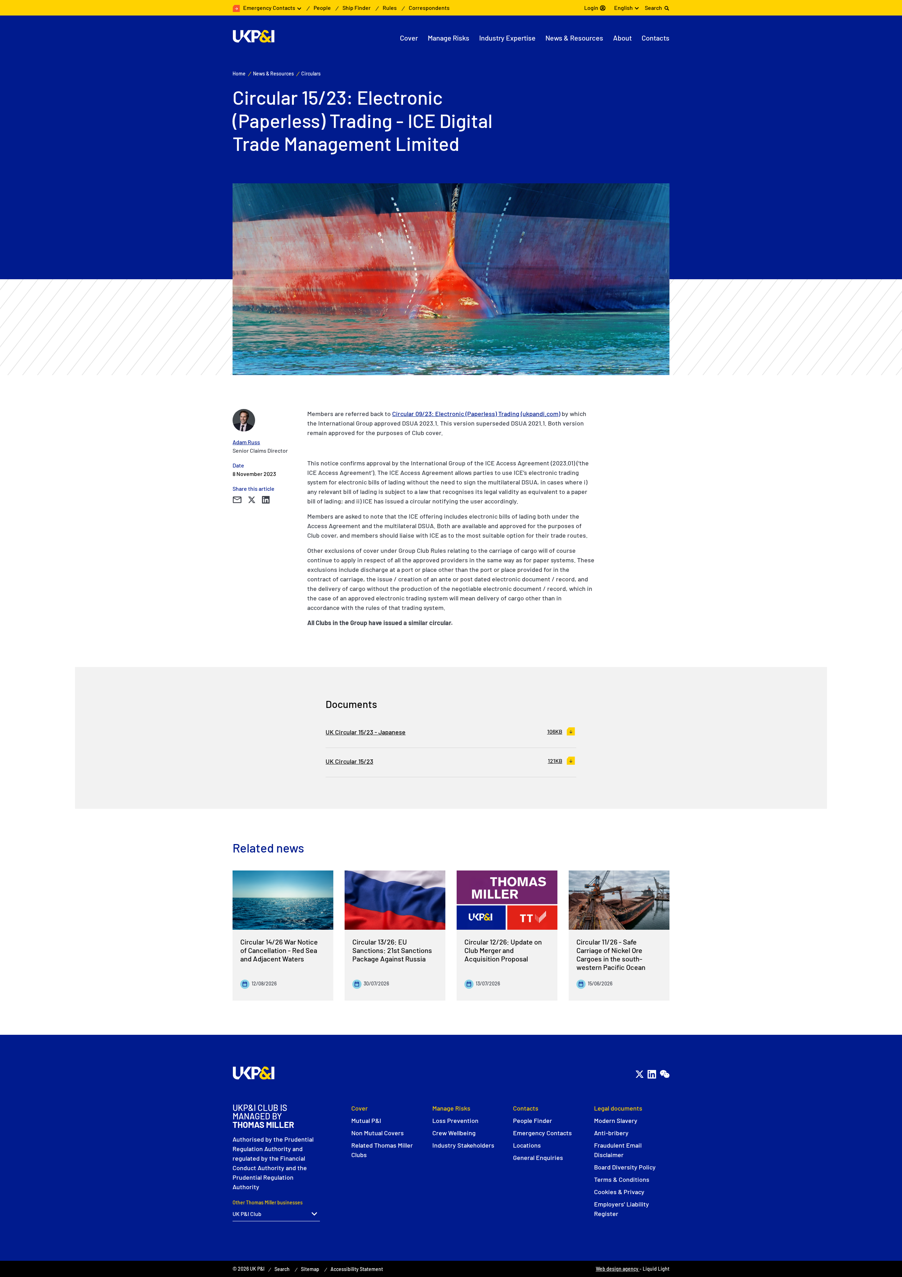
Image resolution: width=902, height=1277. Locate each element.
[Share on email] (237, 500)
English (623, 7)
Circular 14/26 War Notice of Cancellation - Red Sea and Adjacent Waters (279, 950)
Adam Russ (246, 442)
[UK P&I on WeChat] (664, 1074)
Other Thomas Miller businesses (268, 1202)
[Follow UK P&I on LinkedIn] (651, 1074)
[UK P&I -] (253, 36)
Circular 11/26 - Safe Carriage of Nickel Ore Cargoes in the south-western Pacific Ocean (610, 954)
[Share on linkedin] (265, 500)
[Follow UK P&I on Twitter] (639, 1074)
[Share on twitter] (251, 500)
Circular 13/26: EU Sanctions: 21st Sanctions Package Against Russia (392, 950)
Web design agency (618, 1269)
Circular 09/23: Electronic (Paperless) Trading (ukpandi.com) (476, 413)
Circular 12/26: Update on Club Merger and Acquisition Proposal (503, 950)
